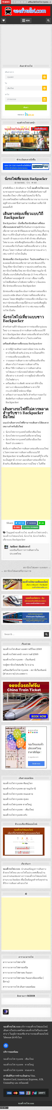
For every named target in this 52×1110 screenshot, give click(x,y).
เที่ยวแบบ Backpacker (14, 539)
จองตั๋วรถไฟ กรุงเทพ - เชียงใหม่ (18, 1059)
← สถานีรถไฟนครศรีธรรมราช (16, 571)
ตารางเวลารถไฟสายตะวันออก (17, 972)
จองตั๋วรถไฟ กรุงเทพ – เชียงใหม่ (18, 809)
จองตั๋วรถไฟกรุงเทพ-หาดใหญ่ (17, 804)
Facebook (32, 523)
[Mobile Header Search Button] (48, 20)
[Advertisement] (26, 45)
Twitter (21, 523)
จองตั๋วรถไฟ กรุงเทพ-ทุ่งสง (16, 799)
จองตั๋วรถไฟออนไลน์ (13, 536)
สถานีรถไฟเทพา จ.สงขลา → (37, 567)
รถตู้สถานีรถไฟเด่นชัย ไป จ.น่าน (18, 665)
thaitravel (21, 183)
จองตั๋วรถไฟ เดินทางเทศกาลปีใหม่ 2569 (22, 649)
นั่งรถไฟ (28, 536)
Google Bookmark (31, 527)
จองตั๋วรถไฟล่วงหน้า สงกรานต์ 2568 (20, 654)
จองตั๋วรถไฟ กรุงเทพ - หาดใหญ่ (18, 1064)
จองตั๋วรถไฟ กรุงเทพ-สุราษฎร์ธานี (19, 788)
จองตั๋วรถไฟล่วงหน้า (37, 532)
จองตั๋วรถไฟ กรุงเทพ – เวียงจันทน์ (19, 659)
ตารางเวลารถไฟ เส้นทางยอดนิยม (19, 987)
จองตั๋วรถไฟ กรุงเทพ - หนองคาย (19, 1070)
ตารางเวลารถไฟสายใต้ (14, 962)
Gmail (18, 527)
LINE (42, 523)
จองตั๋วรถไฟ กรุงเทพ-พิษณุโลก (18, 783)
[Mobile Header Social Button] (3, 20)
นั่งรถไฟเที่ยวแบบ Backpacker (26, 178)
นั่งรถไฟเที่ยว (39, 536)
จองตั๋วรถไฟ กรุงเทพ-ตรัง (15, 815)
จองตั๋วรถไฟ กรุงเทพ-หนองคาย (18, 794)
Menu (28, 20)
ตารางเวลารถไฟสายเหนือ (15, 967)
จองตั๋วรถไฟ (21, 532)
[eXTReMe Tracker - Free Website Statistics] (6, 1013)
